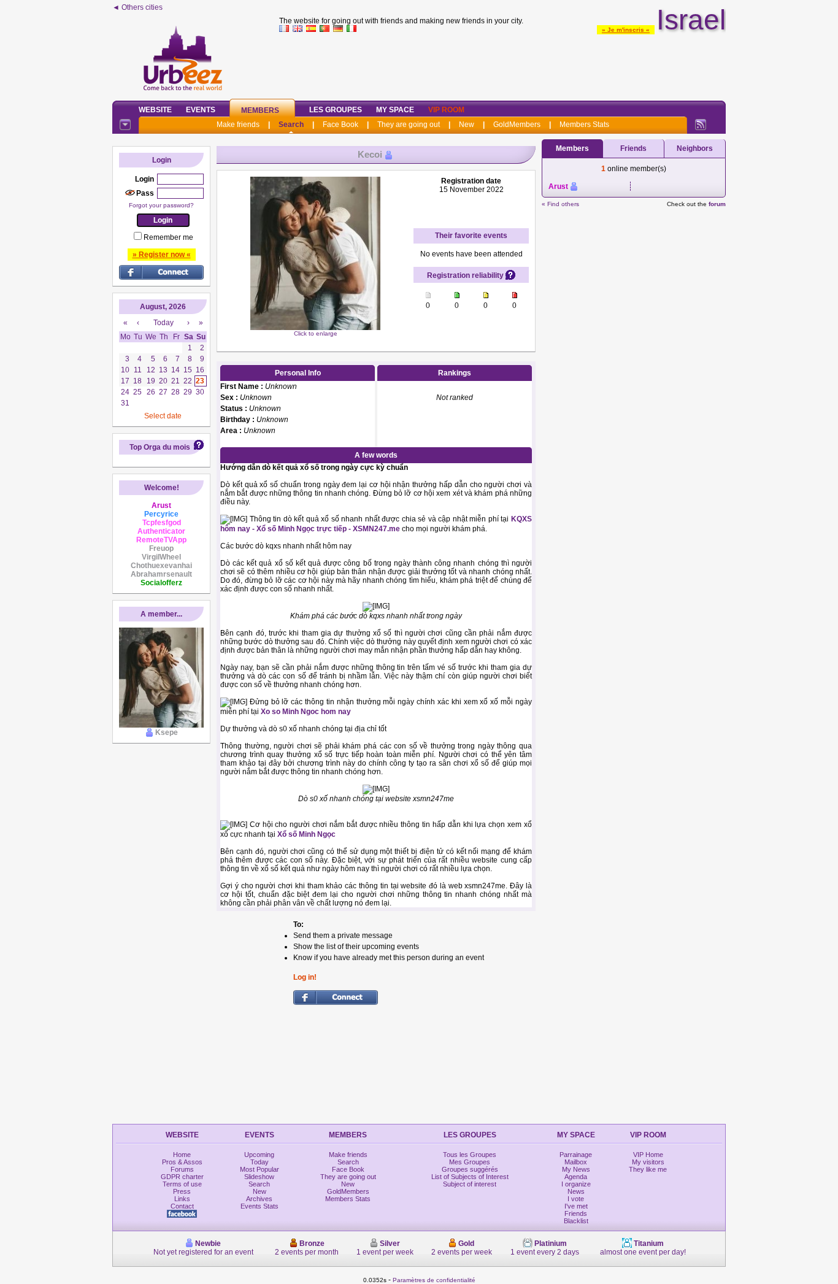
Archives (259, 1198)
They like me (648, 1169)
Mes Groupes (469, 1162)
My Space (395, 110)
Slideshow (259, 1176)
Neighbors (695, 148)
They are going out (408, 124)
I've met (576, 1206)
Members (260, 110)
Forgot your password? (161, 205)
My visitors (648, 1162)
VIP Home (648, 1154)
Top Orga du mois (159, 447)
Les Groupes (335, 110)
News (576, 1191)
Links (182, 1198)
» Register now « (162, 254)
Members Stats (584, 124)
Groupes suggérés (470, 1169)
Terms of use (182, 1184)
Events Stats (259, 1206)
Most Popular (259, 1169)
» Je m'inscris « (626, 29)
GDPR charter (182, 1176)
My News (576, 1169)
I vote (575, 1198)
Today (259, 1162)
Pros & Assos (182, 1162)
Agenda (575, 1176)
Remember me (168, 237)
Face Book (340, 124)
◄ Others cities (137, 7)
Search (291, 124)
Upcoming (259, 1154)
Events (200, 110)
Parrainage (575, 1154)
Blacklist (576, 1220)
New (466, 124)
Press (182, 1191)
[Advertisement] (502, 63)
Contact (182, 1206)
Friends (633, 148)
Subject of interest (469, 1184)
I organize (576, 1184)
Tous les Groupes (469, 1154)
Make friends (238, 124)
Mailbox (575, 1162)
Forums (182, 1169)
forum (717, 204)
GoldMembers (516, 124)
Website (155, 110)
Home (182, 1154)
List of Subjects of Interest (470, 1176)
